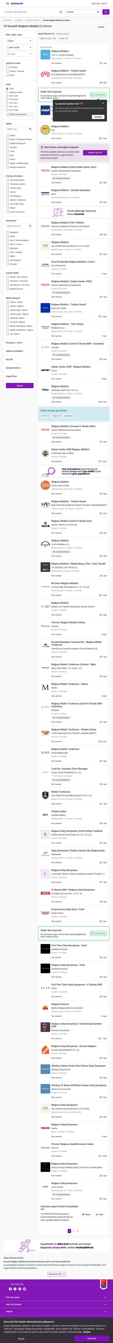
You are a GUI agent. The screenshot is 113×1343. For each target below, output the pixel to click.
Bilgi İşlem (14, 248)
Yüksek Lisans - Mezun (19, 310)
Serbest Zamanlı (16, 289)
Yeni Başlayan (15, 196)
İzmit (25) (45, 416)
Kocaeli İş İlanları (33, 20)
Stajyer (12, 208)
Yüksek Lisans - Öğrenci (19, 314)
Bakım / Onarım (16, 244)
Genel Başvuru (15, 260)
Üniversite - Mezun (17, 318)
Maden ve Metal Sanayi (19, 163)
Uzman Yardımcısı (17, 212)
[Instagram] (19, 1289)
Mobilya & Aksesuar (18, 167)
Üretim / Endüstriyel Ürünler (21, 139)
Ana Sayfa (8, 20)
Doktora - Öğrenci (17, 306)
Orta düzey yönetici (17, 184)
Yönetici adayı (15, 188)
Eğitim (12, 256)
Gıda (12, 155)
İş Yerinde (13, 67)
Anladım (98, 117)
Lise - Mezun (15, 334)
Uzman (13, 192)
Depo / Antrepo (16, 252)
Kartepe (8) (68, 416)
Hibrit (12, 75)
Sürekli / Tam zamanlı (18, 277)
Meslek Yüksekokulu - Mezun (21, 326)
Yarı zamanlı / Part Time (19, 285)
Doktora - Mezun (16, 302)
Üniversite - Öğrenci (17, 322)
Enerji (12, 151)
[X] (15, 1289)
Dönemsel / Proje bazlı (19, 281)
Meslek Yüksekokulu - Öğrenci (21, 330)
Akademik (14, 232)
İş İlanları (19, 20)
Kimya (12, 159)
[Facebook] (10, 1289)
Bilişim (12, 135)
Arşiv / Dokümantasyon (19, 240)
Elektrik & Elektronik (17, 143)
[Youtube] (24, 1289)
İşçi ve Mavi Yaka (17, 204)
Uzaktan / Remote (17, 71)
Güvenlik (13, 147)
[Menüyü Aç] (7, 3)
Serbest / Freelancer (18, 200)
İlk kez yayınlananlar (18, 114)
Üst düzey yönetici (17, 180)
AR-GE (12, 236)
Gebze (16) (57, 416)
